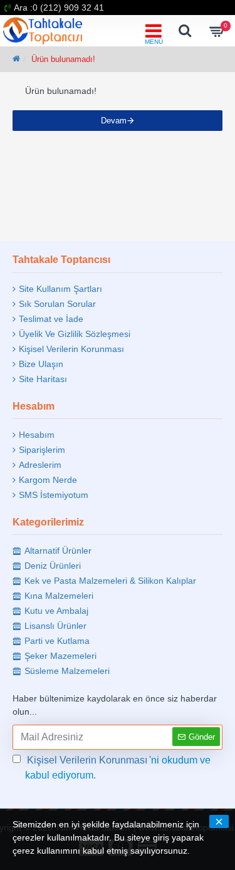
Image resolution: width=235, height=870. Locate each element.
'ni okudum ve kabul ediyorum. (118, 767)
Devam (114, 120)
